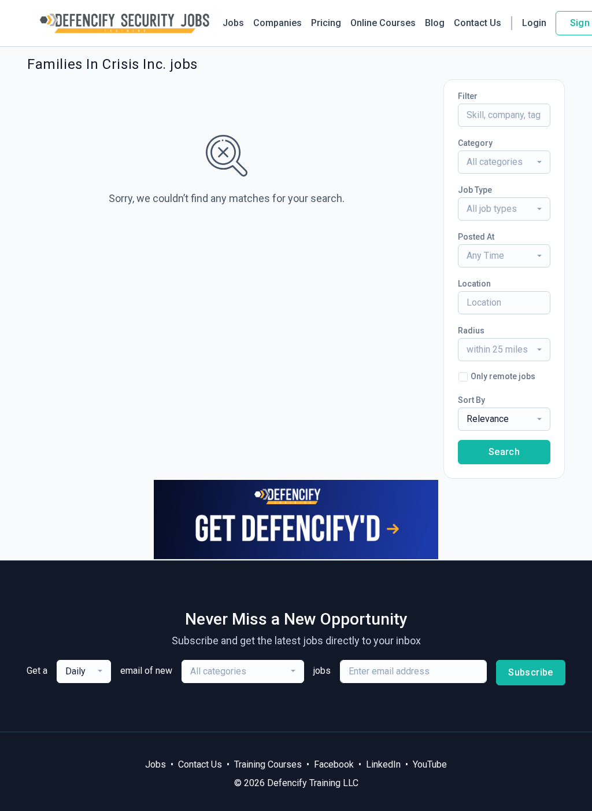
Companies (277, 22)
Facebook (334, 764)
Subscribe (530, 672)
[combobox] (504, 162)
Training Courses (268, 764)
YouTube (430, 764)
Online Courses (383, 22)
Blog (435, 22)
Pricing (326, 22)
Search (504, 451)
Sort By (471, 400)
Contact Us (477, 22)
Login (534, 22)
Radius (471, 330)
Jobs (233, 22)
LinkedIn (383, 764)
